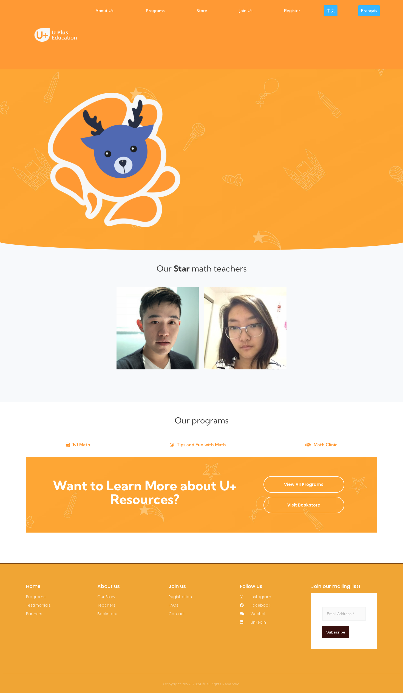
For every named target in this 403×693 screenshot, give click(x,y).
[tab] (78, 444)
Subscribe (335, 632)
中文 (331, 10)
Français (369, 10)
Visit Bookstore (303, 505)
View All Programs (303, 484)
